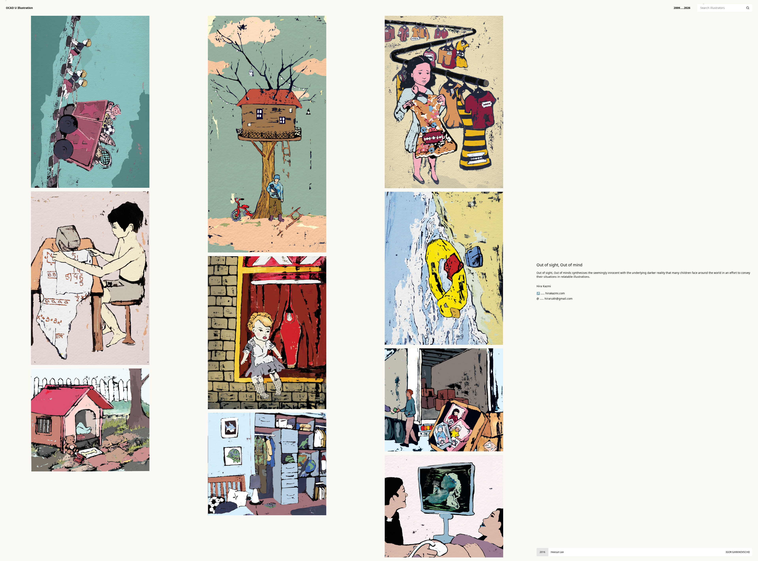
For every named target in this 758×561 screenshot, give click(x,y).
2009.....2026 (682, 8)
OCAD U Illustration (19, 8)
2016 (542, 552)
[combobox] (720, 8)
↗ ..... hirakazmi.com (551, 293)
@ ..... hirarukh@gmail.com (554, 298)
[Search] (747, 8)
